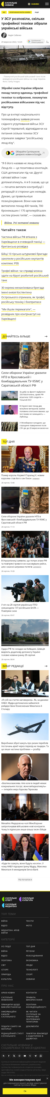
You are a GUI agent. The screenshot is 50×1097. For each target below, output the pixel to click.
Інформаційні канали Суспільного (8, 1014)
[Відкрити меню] (47, 3)
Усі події (6, 946)
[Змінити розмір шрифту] (47, 42)
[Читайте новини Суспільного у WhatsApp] (41, 1056)
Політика (6, 960)
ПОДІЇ (37, 12)
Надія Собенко (14, 35)
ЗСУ (4, 12)
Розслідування (34, 955)
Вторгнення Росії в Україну (20, 12)
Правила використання (34, 998)
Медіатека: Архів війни (10, 931)
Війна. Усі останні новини (21, 223)
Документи (32, 1026)
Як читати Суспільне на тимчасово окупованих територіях (33, 1016)
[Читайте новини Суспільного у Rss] (3, 1056)
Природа (6, 974)
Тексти (30, 921)
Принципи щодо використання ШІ (11, 1005)
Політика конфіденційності (36, 1005)
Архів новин (8, 992)
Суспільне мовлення (7, 998)
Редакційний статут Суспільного (12, 1034)
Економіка (32, 960)
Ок (25, 1091)
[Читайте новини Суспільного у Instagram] (19, 1056)
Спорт (29, 974)
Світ (3, 965)
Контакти (31, 992)
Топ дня (30, 946)
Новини (30, 979)
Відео (4, 925)
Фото (29, 925)
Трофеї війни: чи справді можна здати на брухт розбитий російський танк (25, 275)
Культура (6, 979)
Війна (4, 921)
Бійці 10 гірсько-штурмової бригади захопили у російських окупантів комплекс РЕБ (24, 258)
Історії (4, 969)
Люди (29, 965)
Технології (32, 969)
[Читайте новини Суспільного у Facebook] (9, 1056)
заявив (25, 119)
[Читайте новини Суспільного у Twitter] (14, 1056)
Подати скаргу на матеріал (11, 1027)
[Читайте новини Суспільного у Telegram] (35, 1056)
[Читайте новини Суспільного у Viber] (30, 1056)
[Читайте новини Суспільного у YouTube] (25, 1056)
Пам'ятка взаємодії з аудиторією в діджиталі (37, 1036)
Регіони (30, 951)
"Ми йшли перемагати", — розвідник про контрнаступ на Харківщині (20, 314)
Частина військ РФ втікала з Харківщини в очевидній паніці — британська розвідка (23, 241)
